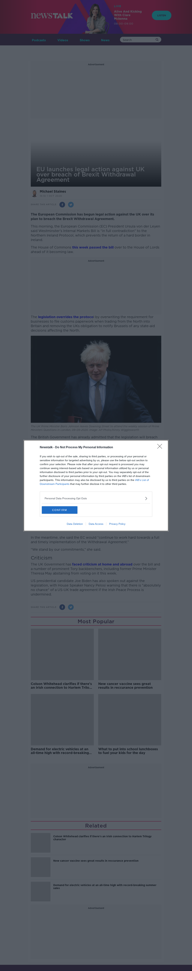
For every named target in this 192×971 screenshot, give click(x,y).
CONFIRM (59, 509)
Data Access (96, 523)
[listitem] (96, 498)
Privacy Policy (117, 523)
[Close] (160, 447)
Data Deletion (75, 523)
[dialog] (96, 485)
